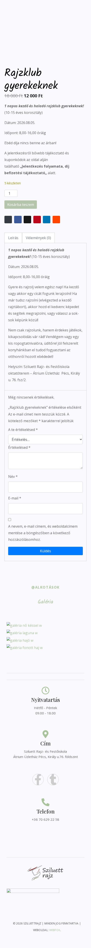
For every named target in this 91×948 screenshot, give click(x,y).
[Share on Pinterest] (37, 219)
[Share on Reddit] (56, 219)
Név (13, 476)
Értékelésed (19, 447)
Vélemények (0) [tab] (38, 237)
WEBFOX (54, 930)
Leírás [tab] (13, 237)
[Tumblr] (53, 779)
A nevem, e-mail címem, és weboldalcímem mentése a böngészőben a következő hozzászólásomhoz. (43, 533)
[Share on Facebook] (18, 219)
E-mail (14, 498)
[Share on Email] (8, 219)
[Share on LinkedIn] (46, 219)
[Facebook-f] (38, 779)
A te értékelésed (23, 429)
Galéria (45, 602)
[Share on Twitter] (27, 219)
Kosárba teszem (20, 204)
